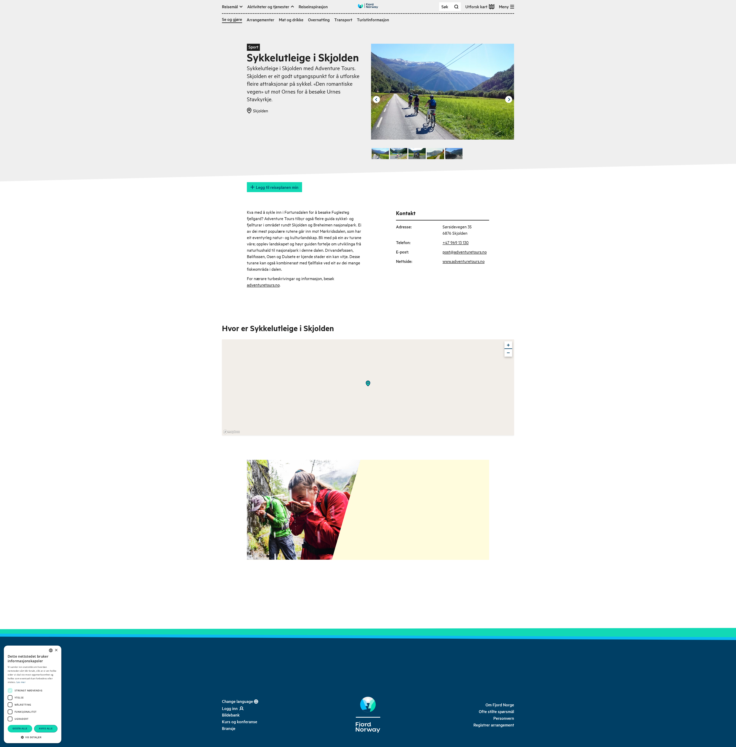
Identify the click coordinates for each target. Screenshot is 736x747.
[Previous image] (376, 99)
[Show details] (368, 383)
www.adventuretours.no (464, 261)
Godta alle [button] (19, 728)
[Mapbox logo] (231, 432)
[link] (231, 715)
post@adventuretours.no (465, 251)
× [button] (56, 650)
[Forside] (368, 715)
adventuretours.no (263, 284)
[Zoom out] (508, 353)
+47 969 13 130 (456, 242)
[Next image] (508, 99)
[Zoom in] (508, 345)
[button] (33, 737)
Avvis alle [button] (46, 728)
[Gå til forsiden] (368, 6)
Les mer (20, 682)
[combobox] (51, 650)
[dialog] (32, 694)
